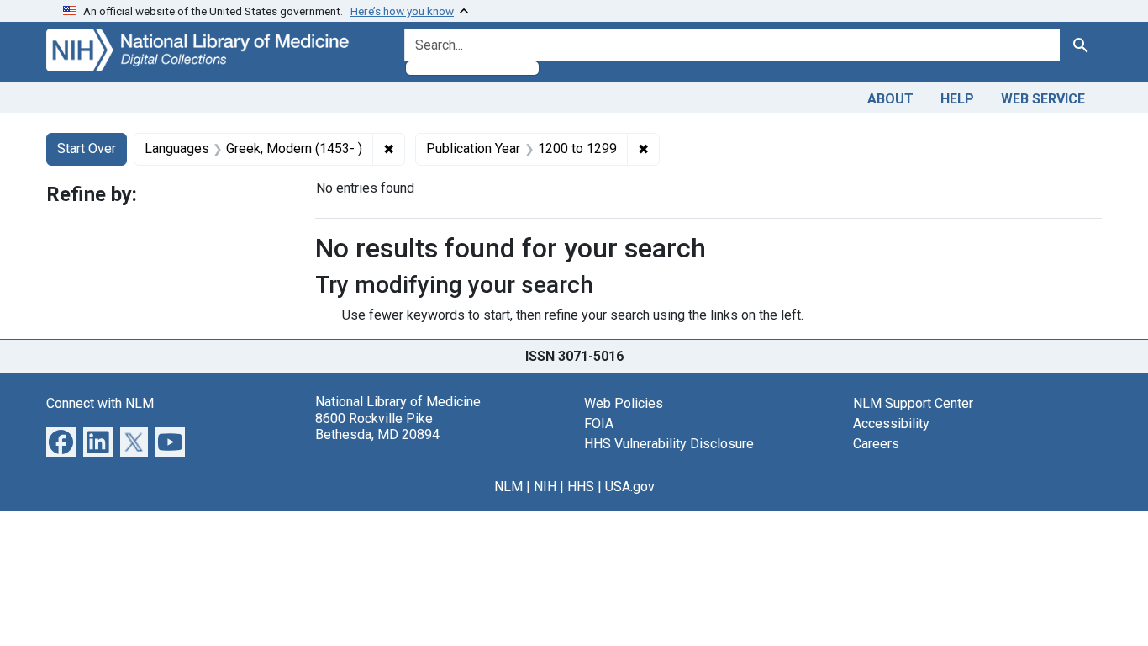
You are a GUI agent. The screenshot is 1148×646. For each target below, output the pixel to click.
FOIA (598, 424)
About (890, 99)
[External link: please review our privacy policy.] (61, 441)
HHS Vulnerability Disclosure (669, 444)
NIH (545, 487)
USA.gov (630, 487)
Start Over (86, 148)
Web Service (1043, 99)
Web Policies (623, 403)
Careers (876, 444)
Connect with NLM (100, 403)
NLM (508, 487)
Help (957, 99)
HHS (580, 487)
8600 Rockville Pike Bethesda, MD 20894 (377, 426)
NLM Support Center (913, 403)
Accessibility (891, 424)
